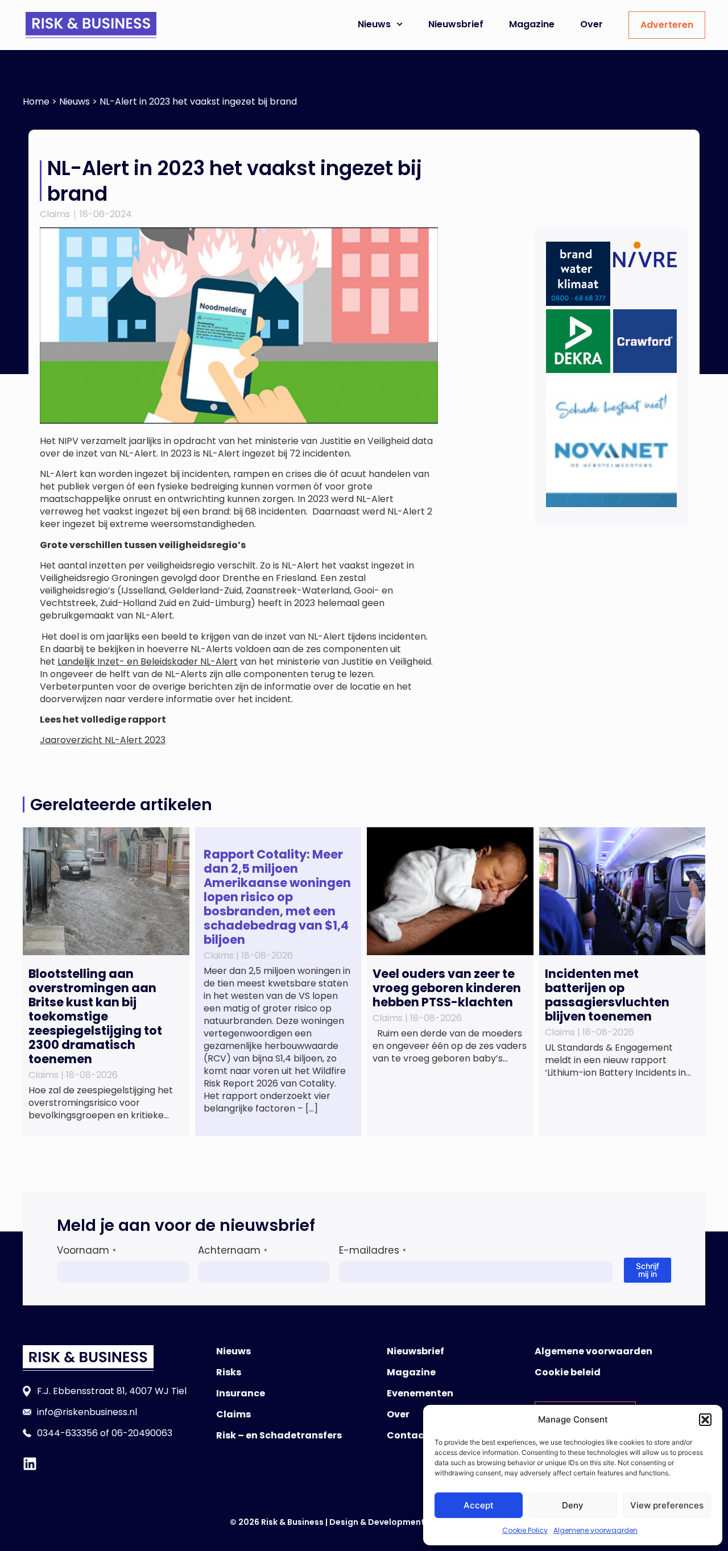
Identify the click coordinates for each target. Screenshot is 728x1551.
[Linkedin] (30, 1464)
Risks (228, 1372)
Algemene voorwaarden (595, 1530)
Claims (55, 214)
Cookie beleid (568, 1372)
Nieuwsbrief (455, 24)
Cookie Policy (525, 1530)
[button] (705, 1419)
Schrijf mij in (647, 1270)
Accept (479, 1505)
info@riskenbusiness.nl (87, 1412)
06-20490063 (141, 1433)
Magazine (532, 24)
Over (591, 24)
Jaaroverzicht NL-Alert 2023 (103, 740)
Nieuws (374, 24)
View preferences (667, 1505)
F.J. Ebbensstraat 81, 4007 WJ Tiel (112, 1390)
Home (36, 101)
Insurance (240, 1393)
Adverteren (666, 24)
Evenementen (420, 1393)
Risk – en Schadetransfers (279, 1435)
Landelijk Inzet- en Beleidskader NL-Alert (147, 661)
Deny (573, 1505)
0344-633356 (67, 1433)
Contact (407, 1435)
